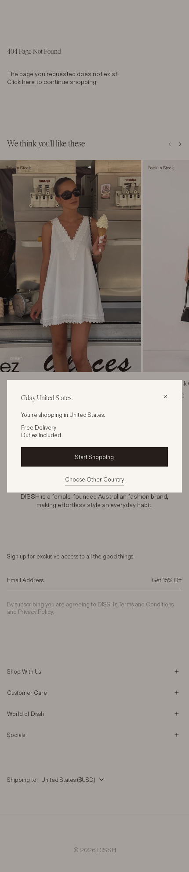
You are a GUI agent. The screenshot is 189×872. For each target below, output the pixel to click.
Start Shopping (94, 456)
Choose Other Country (94, 479)
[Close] (165, 396)
